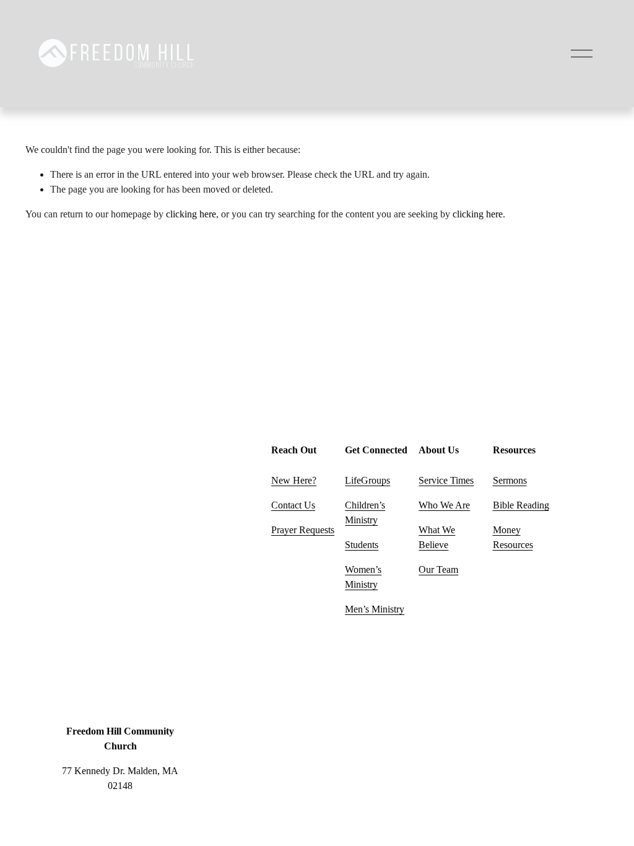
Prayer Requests (302, 530)
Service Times (446, 480)
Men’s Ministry (374, 609)
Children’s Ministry (365, 512)
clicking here (191, 214)
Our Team (438, 569)
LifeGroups (367, 480)
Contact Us (293, 505)
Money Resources (513, 537)
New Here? (293, 480)
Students (361, 544)
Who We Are (444, 505)
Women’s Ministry (363, 577)
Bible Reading (521, 505)
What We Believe (437, 537)
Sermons (510, 480)
